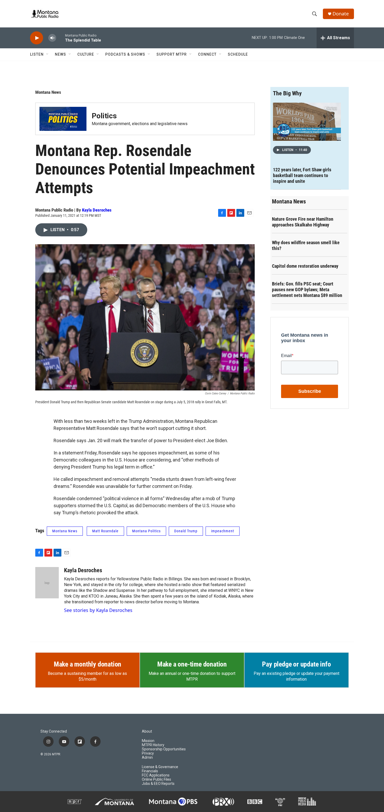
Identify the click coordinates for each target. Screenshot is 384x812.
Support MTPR (171, 54)
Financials (150, 771)
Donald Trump (185, 531)
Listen (37, 54)
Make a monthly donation (87, 664)
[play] (36, 38)
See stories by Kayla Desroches (98, 610)
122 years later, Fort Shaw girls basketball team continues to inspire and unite (302, 175)
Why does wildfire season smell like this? (306, 245)
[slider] (60, 37)
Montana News (48, 92)
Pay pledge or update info (296, 664)
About (147, 731)
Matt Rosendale (105, 531)
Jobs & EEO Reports (158, 784)
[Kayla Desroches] (47, 582)
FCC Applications (156, 775)
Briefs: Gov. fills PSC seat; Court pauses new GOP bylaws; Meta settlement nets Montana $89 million (307, 289)
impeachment (222, 531)
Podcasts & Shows (125, 54)
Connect (207, 54)
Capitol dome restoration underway (305, 266)
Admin (147, 758)
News (60, 54)
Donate (341, 13)
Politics (104, 116)
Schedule (238, 54)
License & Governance (160, 767)
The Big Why (287, 93)
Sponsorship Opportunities (164, 749)
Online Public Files (156, 779)
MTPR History (153, 745)
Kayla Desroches (97, 210)
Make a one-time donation (192, 664)
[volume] (52, 38)
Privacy (148, 753)
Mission (148, 741)
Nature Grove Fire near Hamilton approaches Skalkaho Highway (302, 221)
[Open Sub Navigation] (47, 54)
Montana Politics (146, 531)
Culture (85, 54)
